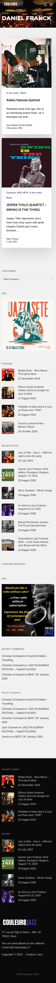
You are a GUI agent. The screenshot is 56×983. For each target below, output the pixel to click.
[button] (51, 4)
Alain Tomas (12, 239)
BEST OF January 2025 (29, 736)
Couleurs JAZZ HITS (17, 192)
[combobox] (28, 279)
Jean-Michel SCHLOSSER (19, 125)
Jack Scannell (10, 727)
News (23, 93)
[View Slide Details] (28, 325)
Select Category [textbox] (11, 279)
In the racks (12, 93)
